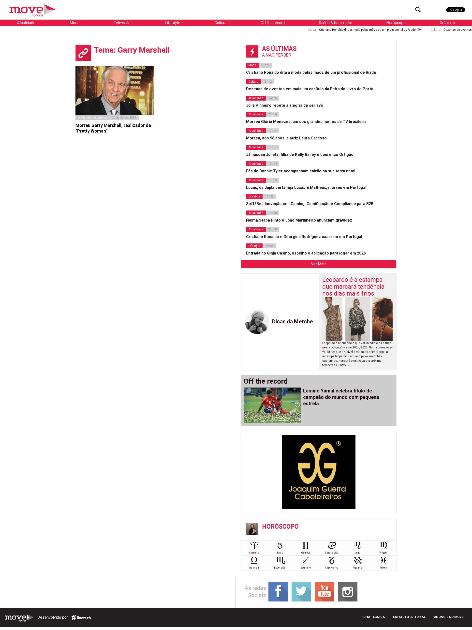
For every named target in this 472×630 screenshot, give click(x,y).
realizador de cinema (92, 117)
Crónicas (447, 22)
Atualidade (26, 22)
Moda (74, 22)
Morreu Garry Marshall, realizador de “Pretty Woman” (113, 128)
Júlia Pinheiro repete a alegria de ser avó (284, 105)
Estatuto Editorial (409, 617)
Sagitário (306, 567)
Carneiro (254, 552)
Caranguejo (331, 552)
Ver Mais (318, 264)
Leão (357, 552)
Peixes (383, 567)
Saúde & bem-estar (335, 22)
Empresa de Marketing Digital (81, 617)
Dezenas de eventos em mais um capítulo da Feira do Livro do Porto (309, 89)
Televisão (122, 22)
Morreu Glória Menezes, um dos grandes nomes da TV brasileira (306, 121)
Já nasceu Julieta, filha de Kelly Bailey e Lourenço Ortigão (300, 154)
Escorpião (279, 567)
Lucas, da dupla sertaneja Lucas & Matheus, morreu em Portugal (306, 187)
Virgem (383, 552)
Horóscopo (396, 22)
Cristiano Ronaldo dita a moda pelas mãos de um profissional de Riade (342, 29)
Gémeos (305, 552)
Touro (280, 552)
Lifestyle (172, 22)
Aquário (357, 567)
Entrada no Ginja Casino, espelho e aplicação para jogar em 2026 (306, 253)
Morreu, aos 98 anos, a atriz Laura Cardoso (286, 138)
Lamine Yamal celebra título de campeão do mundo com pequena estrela (341, 397)
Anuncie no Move (448, 617)
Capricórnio (331, 567)
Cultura (220, 22)
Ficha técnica (373, 617)
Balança (254, 567)
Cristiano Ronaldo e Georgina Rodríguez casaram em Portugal (304, 236)
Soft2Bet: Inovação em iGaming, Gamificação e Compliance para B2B (309, 203)
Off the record (273, 22)
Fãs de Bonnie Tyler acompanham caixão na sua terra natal (300, 171)
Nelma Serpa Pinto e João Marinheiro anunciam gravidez (299, 220)
